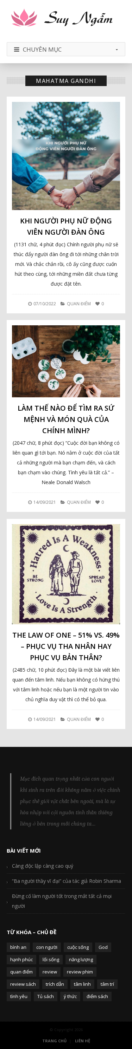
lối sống (51, 959)
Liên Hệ (82, 1040)
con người (46, 947)
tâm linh (82, 984)
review (50, 972)
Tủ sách (45, 996)
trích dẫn (55, 984)
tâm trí (107, 984)
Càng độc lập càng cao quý (42, 865)
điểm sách (97, 996)
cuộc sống (78, 947)
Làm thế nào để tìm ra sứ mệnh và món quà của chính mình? (66, 419)
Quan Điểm (79, 304)
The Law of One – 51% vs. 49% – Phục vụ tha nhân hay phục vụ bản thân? (66, 646)
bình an (18, 947)
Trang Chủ (54, 1040)
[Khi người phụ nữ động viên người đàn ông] (66, 156)
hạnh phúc (21, 959)
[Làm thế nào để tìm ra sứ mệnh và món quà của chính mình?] (66, 361)
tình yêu (18, 996)
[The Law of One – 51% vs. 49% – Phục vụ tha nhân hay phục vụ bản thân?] (66, 574)
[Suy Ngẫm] (66, 18)
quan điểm (21, 972)
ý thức (70, 996)
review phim (80, 972)
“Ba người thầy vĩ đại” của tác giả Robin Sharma (66, 881)
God (103, 947)
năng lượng (81, 959)
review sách (23, 984)
